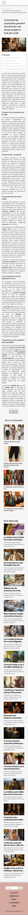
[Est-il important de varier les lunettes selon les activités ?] (14, 555)
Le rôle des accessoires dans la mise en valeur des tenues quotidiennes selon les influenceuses (14, 846)
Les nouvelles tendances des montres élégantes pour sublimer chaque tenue (13, 642)
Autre (14, 906)
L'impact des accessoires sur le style (13, 58)
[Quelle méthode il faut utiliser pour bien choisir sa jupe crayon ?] (14, 454)
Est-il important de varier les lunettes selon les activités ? (13, 565)
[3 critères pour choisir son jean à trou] (14, 477)
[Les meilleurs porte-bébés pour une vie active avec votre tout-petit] (14, 784)
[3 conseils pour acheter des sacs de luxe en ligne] (14, 499)
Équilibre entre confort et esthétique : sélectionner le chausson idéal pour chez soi (14, 871)
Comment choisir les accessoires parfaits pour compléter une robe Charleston (13, 744)
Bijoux (14, 899)
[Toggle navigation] (4, 2)
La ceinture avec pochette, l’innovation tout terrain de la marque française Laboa (14, 540)
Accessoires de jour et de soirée (12, 63)
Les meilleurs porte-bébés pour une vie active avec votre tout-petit (14, 794)
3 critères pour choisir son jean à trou (14, 488)
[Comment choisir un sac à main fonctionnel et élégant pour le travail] (14, 758)
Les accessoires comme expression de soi (14, 66)
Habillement (14, 896)
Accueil (3, 9)
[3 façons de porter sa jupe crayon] (14, 432)
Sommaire (6, 55)
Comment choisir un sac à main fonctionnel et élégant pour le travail (14, 768)
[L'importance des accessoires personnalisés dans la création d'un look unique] (14, 809)
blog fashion (5, 187)
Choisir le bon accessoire (10, 60)
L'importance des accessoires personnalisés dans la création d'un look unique (14, 820)
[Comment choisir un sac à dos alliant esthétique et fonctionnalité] (14, 656)
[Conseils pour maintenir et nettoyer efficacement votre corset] (14, 682)
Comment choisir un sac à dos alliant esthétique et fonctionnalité (14, 666)
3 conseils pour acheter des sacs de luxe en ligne (14, 509)
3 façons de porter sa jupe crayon (12, 442)
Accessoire (9, 9)
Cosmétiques (14, 902)
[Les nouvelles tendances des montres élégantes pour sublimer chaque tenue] (14, 631)
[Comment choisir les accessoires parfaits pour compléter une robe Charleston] (14, 733)
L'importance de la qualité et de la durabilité (14, 69)
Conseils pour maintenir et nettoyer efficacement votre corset (14, 692)
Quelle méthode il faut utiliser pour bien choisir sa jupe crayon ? (13, 465)
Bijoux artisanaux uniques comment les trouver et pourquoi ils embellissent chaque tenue (13, 617)
